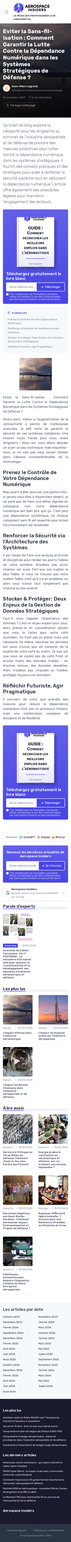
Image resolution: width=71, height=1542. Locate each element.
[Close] (62, 729)
